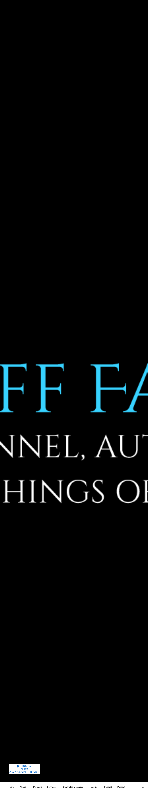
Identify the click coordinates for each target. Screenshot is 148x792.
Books (94, 787)
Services (51, 787)
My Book (37, 787)
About (23, 787)
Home (11, 787)
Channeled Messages (73, 787)
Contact (108, 787)
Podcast (121, 787)
